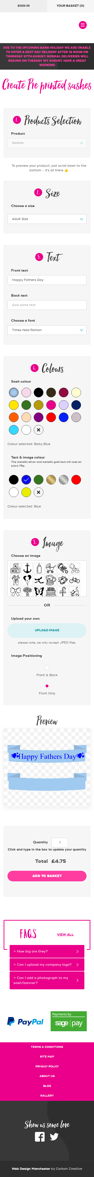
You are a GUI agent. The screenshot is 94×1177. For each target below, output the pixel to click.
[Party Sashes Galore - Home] (30, 27)
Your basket (70, 6)
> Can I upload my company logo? (42, 965)
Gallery (47, 1095)
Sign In (24, 6)
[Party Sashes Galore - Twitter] (54, 1141)
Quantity (40, 842)
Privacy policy (47, 1066)
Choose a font (23, 321)
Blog (47, 1086)
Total (41, 861)
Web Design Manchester (31, 1169)
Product (18, 134)
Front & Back (47, 675)
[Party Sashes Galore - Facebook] (40, 1141)
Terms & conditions (47, 1047)
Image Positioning (26, 656)
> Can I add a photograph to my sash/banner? (40, 980)
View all (65, 935)
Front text (19, 270)
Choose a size (22, 206)
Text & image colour (46, 461)
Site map (47, 1056)
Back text (19, 295)
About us (47, 1076)
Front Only (47, 693)
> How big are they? (30, 951)
